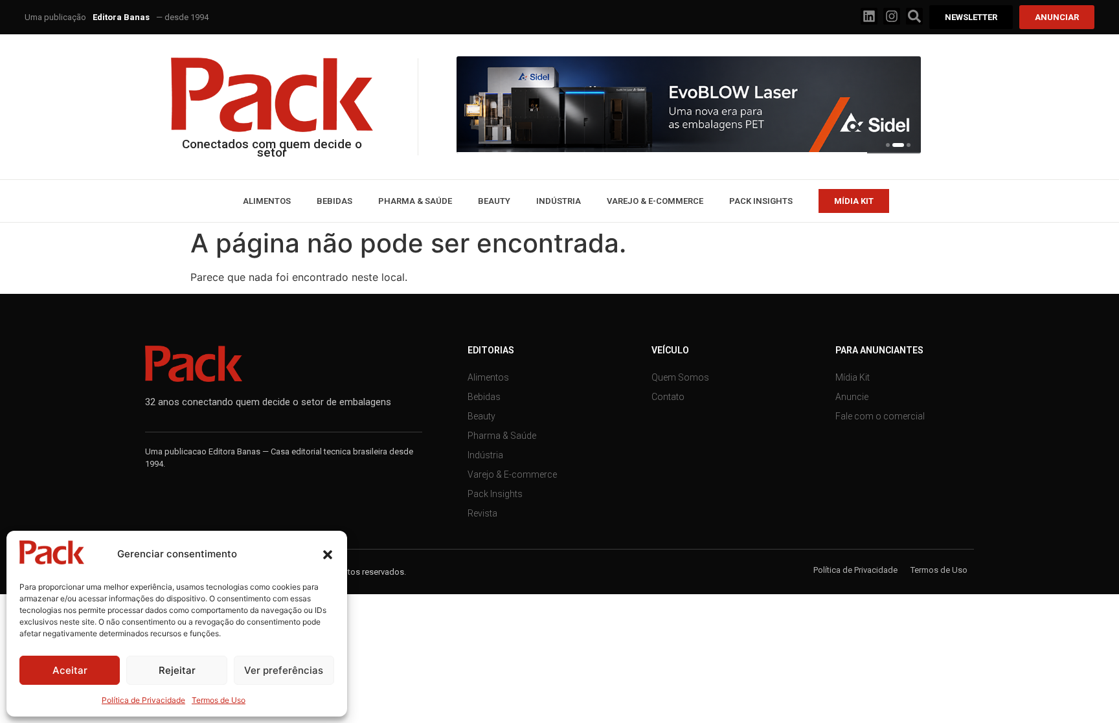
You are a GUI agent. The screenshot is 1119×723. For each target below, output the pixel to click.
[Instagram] (891, 16)
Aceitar (69, 670)
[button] (327, 554)
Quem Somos (680, 377)
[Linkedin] (869, 16)
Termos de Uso (218, 700)
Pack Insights (761, 201)
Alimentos (267, 201)
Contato (667, 397)
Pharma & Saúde (415, 201)
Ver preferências (283, 670)
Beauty (494, 201)
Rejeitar (177, 670)
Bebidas (334, 201)
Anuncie (851, 397)
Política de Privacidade (143, 700)
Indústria (558, 201)
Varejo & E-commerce (655, 201)
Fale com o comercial (880, 416)
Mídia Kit (852, 377)
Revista (482, 513)
